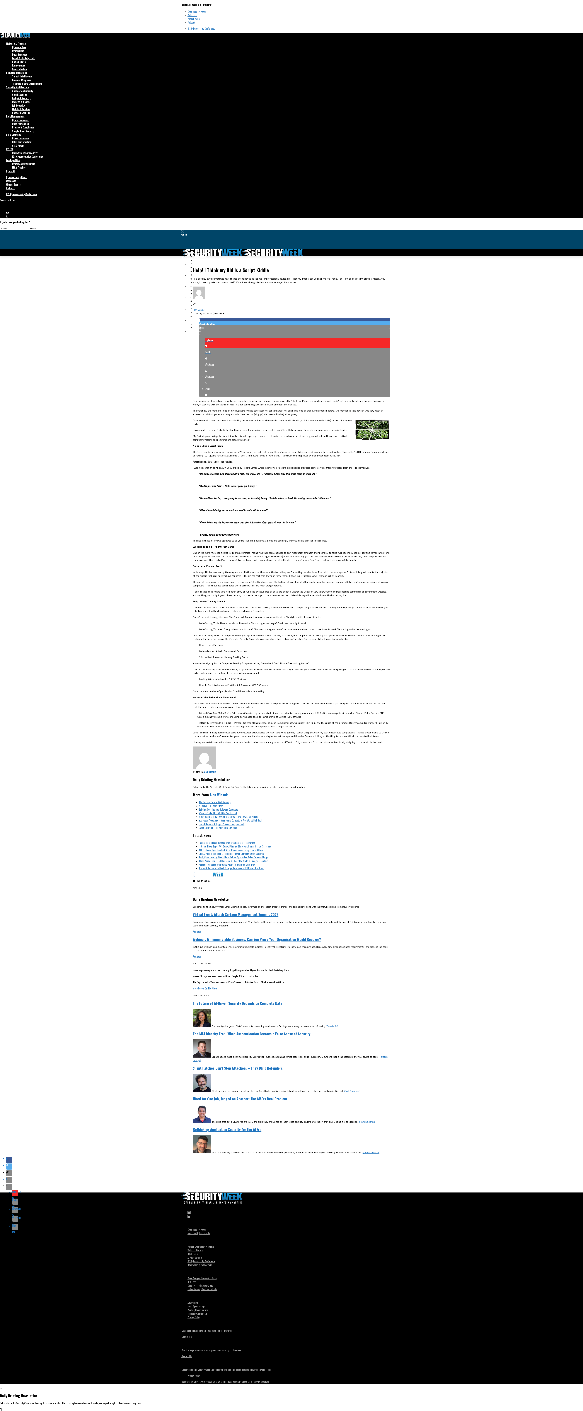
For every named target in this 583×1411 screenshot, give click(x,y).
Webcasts (192, 15)
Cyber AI (10, 171)
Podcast (191, 22)
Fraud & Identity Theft (23, 58)
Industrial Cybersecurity (25, 153)
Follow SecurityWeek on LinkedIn (202, 1289)
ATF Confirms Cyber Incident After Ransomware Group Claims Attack (231, 850)
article (236, 468)
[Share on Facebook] (294, 319)
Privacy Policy (194, 1317)
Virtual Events (194, 19)
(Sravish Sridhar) (367, 1122)
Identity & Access (21, 102)
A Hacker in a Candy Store (211, 806)
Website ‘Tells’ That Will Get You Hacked (218, 813)
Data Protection (20, 124)
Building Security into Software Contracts (218, 809)
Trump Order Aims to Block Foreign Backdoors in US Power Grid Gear (231, 868)
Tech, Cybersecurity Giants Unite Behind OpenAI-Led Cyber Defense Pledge (233, 857)
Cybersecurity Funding (23, 164)
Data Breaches (19, 54)
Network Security (21, 113)
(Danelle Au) (332, 1026)
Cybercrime (18, 51)
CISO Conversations (22, 142)
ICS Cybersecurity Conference (201, 28)
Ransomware (18, 65)
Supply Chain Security (23, 131)
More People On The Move (205, 988)
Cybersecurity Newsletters (200, 1265)
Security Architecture (17, 87)
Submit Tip (186, 1337)
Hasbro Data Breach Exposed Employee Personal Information (227, 843)
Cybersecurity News (197, 11)
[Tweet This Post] (294, 323)
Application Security (22, 91)
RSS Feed (192, 1282)
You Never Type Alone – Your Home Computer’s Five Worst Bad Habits (231, 820)
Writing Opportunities (198, 1310)
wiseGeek (335, 455)
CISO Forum (18, 145)
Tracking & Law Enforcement (27, 83)
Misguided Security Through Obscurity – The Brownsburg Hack (228, 817)
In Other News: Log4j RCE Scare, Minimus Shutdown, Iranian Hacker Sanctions (235, 846)
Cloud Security (19, 94)
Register (197, 931)
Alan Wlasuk (199, 310)
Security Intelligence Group (200, 1285)
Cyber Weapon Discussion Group (202, 1278)
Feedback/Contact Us (197, 1313)
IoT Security (18, 105)
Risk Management (15, 116)
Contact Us (186, 1356)
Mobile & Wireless (21, 109)
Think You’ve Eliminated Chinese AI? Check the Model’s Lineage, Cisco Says (234, 861)
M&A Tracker (19, 167)
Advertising (193, 1303)
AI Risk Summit (195, 1257)
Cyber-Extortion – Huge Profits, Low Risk (218, 828)
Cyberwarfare (19, 47)
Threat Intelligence (22, 76)
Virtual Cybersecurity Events (201, 1247)
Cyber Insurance (20, 120)
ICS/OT (9, 149)
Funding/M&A (13, 160)
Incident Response (21, 80)
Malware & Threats (16, 43)
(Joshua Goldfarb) (371, 1152)
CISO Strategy (13, 135)
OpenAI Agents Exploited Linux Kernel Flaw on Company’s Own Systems (231, 854)
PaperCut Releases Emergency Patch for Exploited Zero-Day (227, 864)
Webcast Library (195, 1250)
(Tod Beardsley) (352, 1091)
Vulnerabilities (19, 69)
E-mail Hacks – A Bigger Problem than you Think (221, 824)
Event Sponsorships (196, 1306)
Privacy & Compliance (23, 127)
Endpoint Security (21, 98)
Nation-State (19, 62)
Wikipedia (217, 436)
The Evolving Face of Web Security (214, 802)
